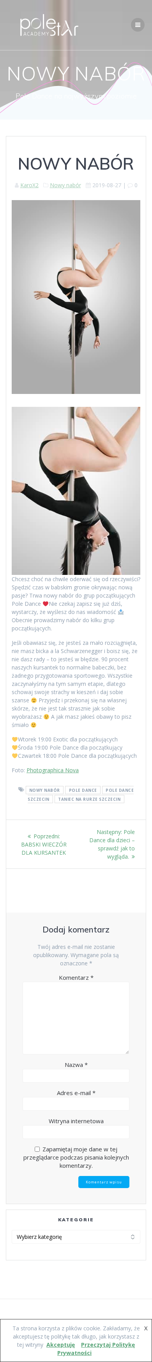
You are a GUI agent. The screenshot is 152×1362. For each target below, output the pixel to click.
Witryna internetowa (76, 1121)
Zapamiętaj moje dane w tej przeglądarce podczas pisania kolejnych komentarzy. (76, 1157)
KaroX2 (29, 185)
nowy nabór (44, 790)
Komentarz (76, 977)
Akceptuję (60, 1344)
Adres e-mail (76, 1093)
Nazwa (76, 1064)
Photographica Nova (53, 770)
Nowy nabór (65, 185)
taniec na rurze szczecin (89, 799)
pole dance (83, 790)
